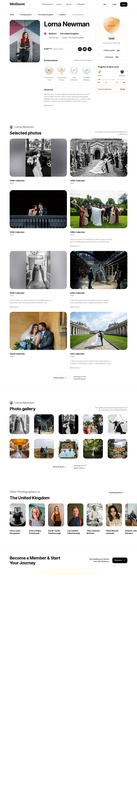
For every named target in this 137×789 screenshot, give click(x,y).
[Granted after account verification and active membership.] (86, 70)
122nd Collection (17, 354)
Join (123, 4)
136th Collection (17, 180)
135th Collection (77, 180)
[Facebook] (85, 49)
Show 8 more (59, 378)
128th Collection (77, 232)
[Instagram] (80, 49)
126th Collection (17, 293)
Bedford (52, 33)
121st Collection (77, 354)
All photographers (115, 493)
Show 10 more (58, 467)
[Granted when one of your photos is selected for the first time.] (74, 70)
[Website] (90, 49)
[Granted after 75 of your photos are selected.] (61, 70)
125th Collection (77, 293)
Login (114, 4)
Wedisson (17, 4)
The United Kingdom (69, 33)
